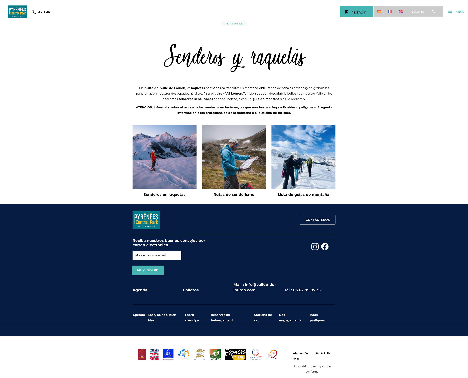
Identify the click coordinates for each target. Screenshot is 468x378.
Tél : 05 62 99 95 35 (302, 290)
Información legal (300, 356)
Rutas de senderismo (234, 194)
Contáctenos (318, 220)
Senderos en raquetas (165, 194)
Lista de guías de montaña (303, 194)
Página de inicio (234, 23)
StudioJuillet (323, 353)
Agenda (140, 290)
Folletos (191, 290)
